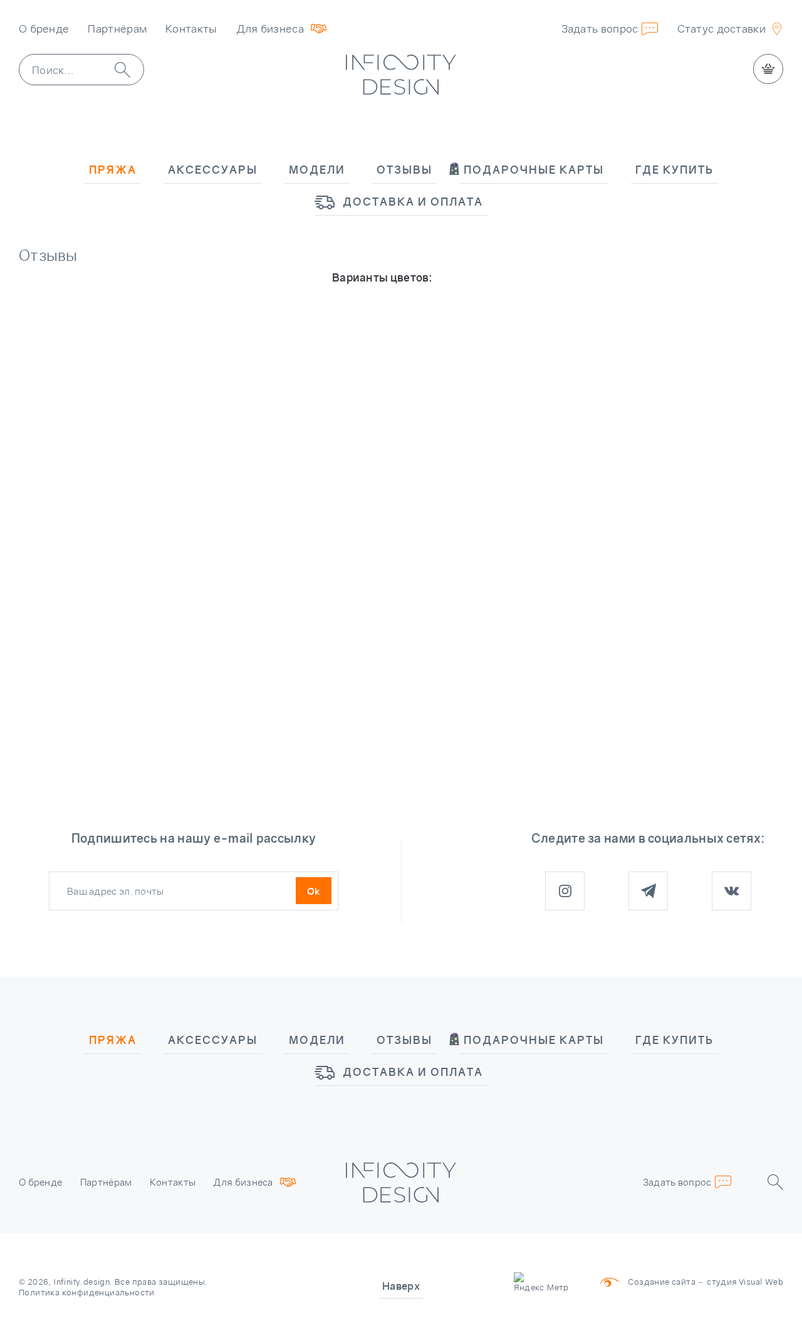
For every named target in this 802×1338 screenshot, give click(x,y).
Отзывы (404, 169)
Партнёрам (117, 28)
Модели (317, 169)
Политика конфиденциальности (87, 1292)
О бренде (44, 28)
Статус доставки (721, 28)
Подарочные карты (534, 169)
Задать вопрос (599, 28)
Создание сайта (661, 1282)
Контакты (191, 28)
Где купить (674, 169)
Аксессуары (213, 169)
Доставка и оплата (413, 201)
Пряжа (113, 169)
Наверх (401, 1286)
